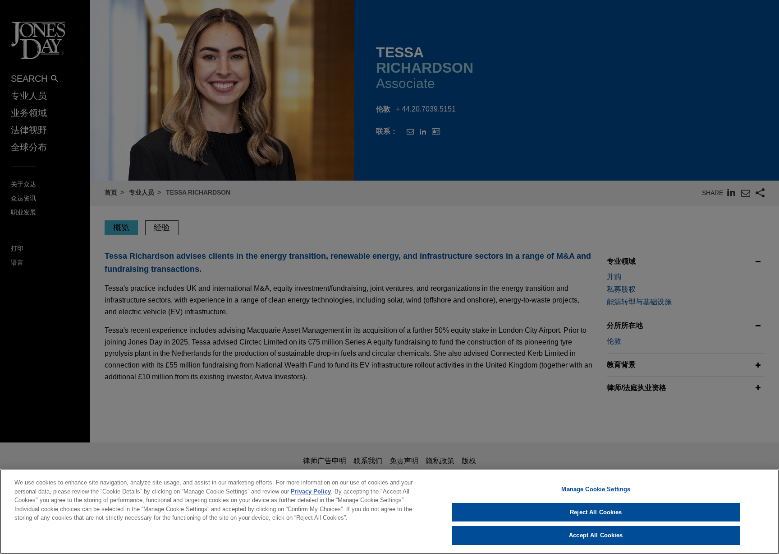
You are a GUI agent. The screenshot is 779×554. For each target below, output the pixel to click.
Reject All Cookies (596, 512)
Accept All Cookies (596, 535)
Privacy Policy (311, 491)
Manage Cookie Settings (595, 489)
